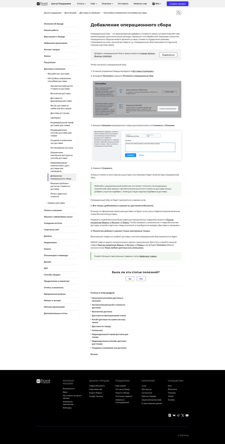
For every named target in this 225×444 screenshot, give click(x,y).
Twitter (171, 396)
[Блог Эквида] (169, 415)
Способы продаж (52, 275)
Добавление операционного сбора (61, 177)
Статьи (80, 4)
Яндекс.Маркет (95, 393)
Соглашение (147, 393)
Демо (65, 392)
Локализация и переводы (56, 255)
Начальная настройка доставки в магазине (107, 299)
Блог (170, 386)
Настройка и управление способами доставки (125, 13)
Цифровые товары (148, 256)
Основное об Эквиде (54, 24)
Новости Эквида (122, 393)
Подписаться (168, 55)
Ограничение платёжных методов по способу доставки (62, 155)
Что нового (123, 4)
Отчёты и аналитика (53, 288)
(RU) (157, 4)
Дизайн (47, 262)
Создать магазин (179, 4)
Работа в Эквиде (149, 396)
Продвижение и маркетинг (56, 281)
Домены (48, 236)
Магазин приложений (54, 307)
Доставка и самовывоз (89, 13)
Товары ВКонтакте (97, 386)
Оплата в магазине (53, 210)
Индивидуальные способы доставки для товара (61, 133)
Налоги (47, 249)
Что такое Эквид (122, 389)
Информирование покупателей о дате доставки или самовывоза (60, 167)
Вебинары (67, 408)
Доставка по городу (60, 113)
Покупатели (49, 62)
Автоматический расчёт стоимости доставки (62, 87)
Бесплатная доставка (61, 93)
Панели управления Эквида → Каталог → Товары (121, 245)
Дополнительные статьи (55, 313)
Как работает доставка (58, 74)
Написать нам (140, 4)
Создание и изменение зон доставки (61, 141)
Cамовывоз (56, 118)
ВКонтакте (172, 389)
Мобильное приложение (55, 43)
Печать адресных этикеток (59, 195)
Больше (94, 354)
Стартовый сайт (51, 230)
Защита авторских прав (151, 400)
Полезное (106, 4)
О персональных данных (152, 403)
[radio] (130, 278)
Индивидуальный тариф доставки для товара (62, 123)
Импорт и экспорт (52, 300)
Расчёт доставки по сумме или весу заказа (61, 107)
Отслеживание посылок (62, 148)
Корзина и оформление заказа (58, 217)
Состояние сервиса (123, 396)
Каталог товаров (52, 49)
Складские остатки (53, 223)
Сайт (93, 4)
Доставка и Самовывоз (143, 71)
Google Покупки (96, 396)
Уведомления (50, 242)
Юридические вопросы (55, 294)
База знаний (120, 386)
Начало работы (51, 30)
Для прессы (147, 389)
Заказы (47, 56)
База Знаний (70, 13)
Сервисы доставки (56, 203)
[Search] (179, 13)
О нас (144, 386)
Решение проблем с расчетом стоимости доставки (60, 186)
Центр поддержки (52, 13)
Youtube (171, 400)
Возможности (68, 389)
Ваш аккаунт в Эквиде (54, 37)
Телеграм (172, 393)
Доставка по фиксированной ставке (61, 99)
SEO (46, 268)
